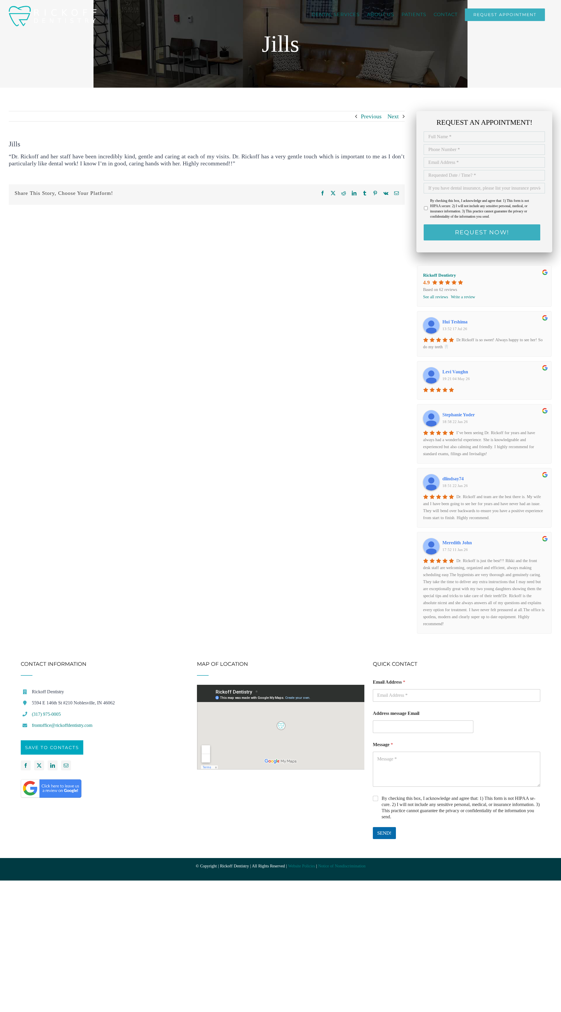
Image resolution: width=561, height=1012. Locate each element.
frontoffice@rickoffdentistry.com (62, 725)
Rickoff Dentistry (439, 275)
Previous (371, 116)
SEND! (384, 833)
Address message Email (396, 713)
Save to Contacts (52, 747)
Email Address (389, 682)
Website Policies (301, 866)
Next (393, 116)
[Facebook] (26, 765)
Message (383, 744)
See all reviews (435, 297)
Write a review (463, 297)
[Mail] (66, 765)
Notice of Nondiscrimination (342, 866)
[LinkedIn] (53, 765)
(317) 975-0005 (46, 714)
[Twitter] (39, 765)
